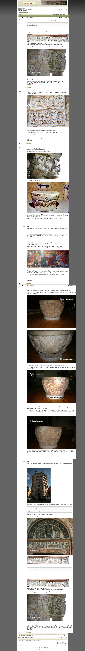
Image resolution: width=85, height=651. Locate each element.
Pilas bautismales (22, 10)
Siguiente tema (64, 14)
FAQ (19, 6)
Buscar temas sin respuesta (21, 8)
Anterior (62, 635)
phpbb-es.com (47, 649)
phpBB (39, 647)
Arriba (19, 143)
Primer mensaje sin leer (59, 14)
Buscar (22, 6)
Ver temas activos (27, 8)
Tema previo (54, 14)
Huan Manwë (43, 649)
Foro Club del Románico (30, 9)
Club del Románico (24, 9)
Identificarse (64, 6)
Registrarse (60, 6)
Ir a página (59, 635)
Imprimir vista (20, 14)
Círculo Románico (46, 648)
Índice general (20, 9)
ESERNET (41, 648)
